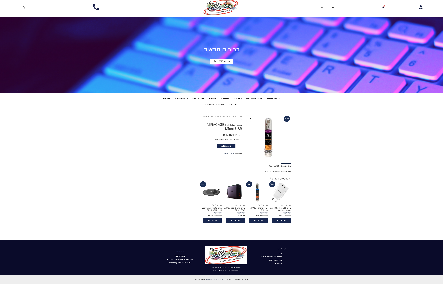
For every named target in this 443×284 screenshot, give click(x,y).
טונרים (239, 99)
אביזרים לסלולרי (273, 99)
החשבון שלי (278, 263)
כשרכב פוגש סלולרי (254, 99)
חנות (322, 7)
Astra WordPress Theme (216, 279)
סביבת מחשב (182, 99)
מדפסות (226, 99)
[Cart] (383, 7)
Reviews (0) (274, 166)
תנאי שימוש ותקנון (275, 260)
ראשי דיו (234, 104)
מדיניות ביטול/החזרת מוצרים (271, 257)
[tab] (286, 165)
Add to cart (226, 146)
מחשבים (212, 99)
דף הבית (332, 7)
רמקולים (166, 99)
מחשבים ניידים (198, 99)
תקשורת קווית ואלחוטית (214, 104)
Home (240, 116)
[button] (221, 61)
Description (286, 166)
